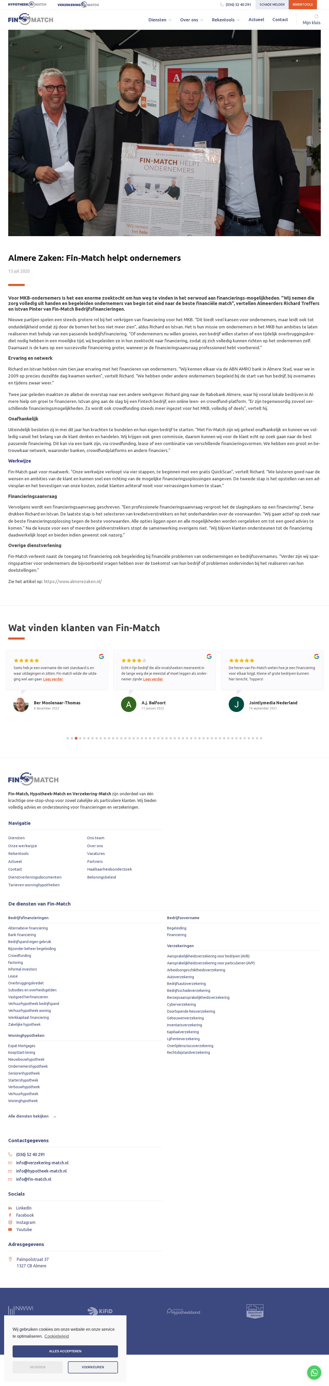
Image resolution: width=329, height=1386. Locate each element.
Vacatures (96, 853)
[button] (160, 19)
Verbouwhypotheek (24, 1087)
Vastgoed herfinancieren (28, 997)
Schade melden (272, 4)
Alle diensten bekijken (32, 1116)
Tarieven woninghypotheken (34, 885)
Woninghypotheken (26, 1035)
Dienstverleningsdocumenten (34, 877)
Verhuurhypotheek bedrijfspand (33, 1004)
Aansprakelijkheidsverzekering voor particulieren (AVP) (211, 963)
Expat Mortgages (21, 1046)
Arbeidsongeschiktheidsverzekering (196, 970)
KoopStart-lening (21, 1052)
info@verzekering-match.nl (42, 1163)
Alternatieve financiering (28, 928)
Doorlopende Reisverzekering (191, 1011)
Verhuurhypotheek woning (29, 1011)
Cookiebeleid (56, 1336)
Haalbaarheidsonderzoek (109, 869)
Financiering (176, 935)
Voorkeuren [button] (93, 1367)
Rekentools (303, 4)
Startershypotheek (23, 1080)
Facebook (25, 1215)
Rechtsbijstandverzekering (188, 1052)
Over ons (95, 846)
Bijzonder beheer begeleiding (32, 949)
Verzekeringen (180, 946)
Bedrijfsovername (183, 918)
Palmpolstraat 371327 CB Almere (33, 1262)
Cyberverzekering (181, 1004)
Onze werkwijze (22, 846)
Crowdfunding (19, 956)
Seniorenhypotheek (24, 1073)
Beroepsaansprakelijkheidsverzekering (198, 997)
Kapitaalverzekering (183, 1032)
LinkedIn (24, 1208)
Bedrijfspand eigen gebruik (29, 942)
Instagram (25, 1222)
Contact (15, 869)
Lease (13, 976)
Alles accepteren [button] (65, 1351)
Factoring (15, 962)
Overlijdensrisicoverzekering (190, 1046)
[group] (57, 686)
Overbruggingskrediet (26, 983)
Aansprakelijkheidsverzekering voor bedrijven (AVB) (208, 956)
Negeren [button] (37, 1367)
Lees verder (53, 679)
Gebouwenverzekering (185, 1018)
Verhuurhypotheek (23, 1094)
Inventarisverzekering (184, 1025)
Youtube (24, 1229)
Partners (95, 861)
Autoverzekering (180, 977)
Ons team (95, 838)
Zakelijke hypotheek (24, 1024)
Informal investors (22, 969)
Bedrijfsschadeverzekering (188, 990)
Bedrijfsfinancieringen (28, 918)
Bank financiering (22, 935)
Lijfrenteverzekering (183, 1039)
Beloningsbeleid (101, 877)
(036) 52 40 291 (238, 4)
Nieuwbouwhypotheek (26, 1059)
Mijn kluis (312, 22)
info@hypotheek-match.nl (41, 1171)
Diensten (16, 838)
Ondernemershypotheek (28, 1066)
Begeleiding (176, 928)
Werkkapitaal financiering (28, 1017)
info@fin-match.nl (33, 1179)
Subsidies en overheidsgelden (32, 990)
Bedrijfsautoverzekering (186, 984)
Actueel (15, 861)
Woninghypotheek (23, 1101)
